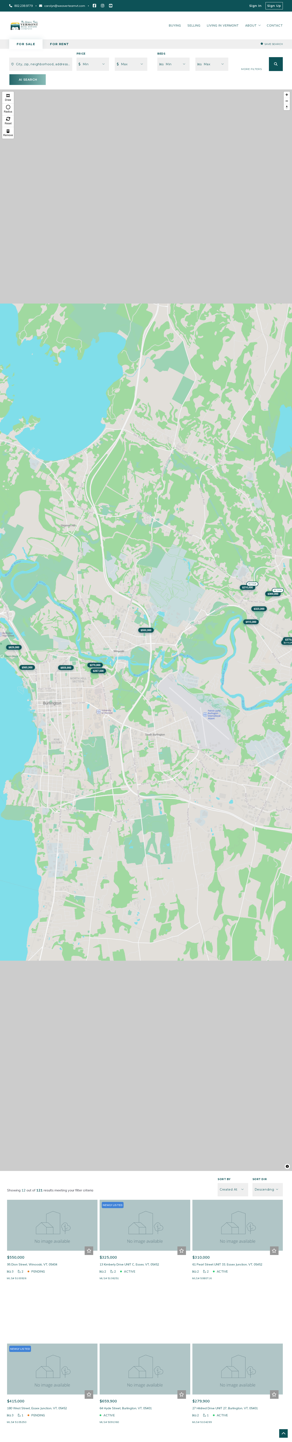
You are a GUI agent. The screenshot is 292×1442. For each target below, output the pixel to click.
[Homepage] (24, 25)
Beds (161, 53)
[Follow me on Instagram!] (103, 6)
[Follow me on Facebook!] (94, 6)
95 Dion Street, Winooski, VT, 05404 (32, 1264)
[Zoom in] (287, 95)
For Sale (26, 44)
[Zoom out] (287, 101)
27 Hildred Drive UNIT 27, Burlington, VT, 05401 (225, 1408)
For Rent (59, 44)
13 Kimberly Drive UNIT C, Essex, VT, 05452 (129, 1264)
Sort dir (259, 1179)
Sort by (224, 1179)
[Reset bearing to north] (287, 107)
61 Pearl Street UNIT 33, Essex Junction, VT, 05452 (227, 1264)
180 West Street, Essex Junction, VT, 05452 (37, 1408)
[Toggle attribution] (287, 1166)
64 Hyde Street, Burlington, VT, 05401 (126, 1408)
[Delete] (8, 133)
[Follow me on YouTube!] (111, 6)
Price (81, 53)
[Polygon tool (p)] (8, 97)
